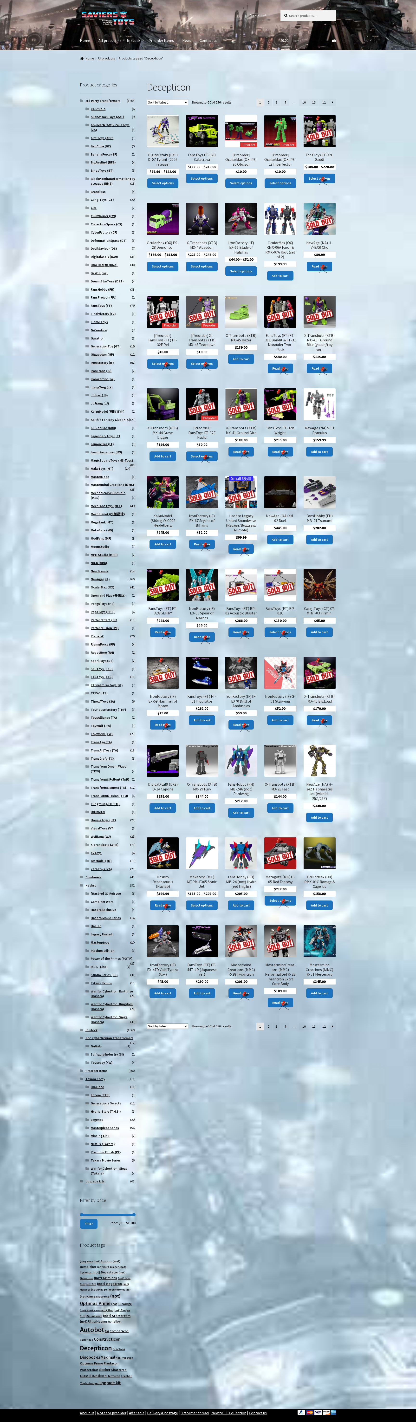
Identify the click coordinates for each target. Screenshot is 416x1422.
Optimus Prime (91, 1363)
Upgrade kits (95, 1181)
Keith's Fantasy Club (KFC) (110, 419)
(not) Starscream (116, 1315)
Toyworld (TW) (102, 734)
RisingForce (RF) (103, 644)
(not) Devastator (105, 1272)
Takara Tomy (95, 1079)
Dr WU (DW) (99, 273)
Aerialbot (115, 1321)
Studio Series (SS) (104, 975)
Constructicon (107, 1339)
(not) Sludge (122, 1310)
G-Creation (99, 330)
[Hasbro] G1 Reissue (106, 893)
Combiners (93, 877)
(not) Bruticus (103, 1261)
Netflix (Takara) (103, 1144)
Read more (319, 266)
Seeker (104, 1369)
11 (314, 102)
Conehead (86, 1339)
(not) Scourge (121, 1304)
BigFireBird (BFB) (103, 162)
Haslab (96, 926)
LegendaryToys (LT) (105, 436)
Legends (97, 1119)
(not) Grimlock (105, 1278)
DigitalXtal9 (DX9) (104, 256)
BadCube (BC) (101, 146)
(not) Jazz (124, 1278)
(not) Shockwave (90, 1310)
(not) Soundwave (91, 1316)
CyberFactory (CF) (104, 232)
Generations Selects (106, 1103)
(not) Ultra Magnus (93, 1321)
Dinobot (87, 1357)
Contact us (208, 40)
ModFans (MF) (101, 538)
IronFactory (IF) (102, 362)
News (186, 40)
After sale (136, 1412)
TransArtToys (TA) (104, 750)
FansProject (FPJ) (104, 297)
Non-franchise (124, 1357)
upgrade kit (110, 1382)
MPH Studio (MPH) (104, 555)
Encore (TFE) (100, 1095)
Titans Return (101, 983)
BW (107, 1331)
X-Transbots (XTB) (104, 844)
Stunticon (98, 1375)
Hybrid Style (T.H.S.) (106, 1111)
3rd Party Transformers (102, 100)
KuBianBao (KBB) (103, 428)
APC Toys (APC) (102, 138)
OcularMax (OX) (102, 587)
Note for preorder (111, 1412)
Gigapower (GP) (102, 354)
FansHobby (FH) (102, 289)
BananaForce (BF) (104, 154)
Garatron (97, 338)
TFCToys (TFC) (102, 677)
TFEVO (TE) (99, 693)
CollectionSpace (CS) (106, 224)
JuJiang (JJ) (100, 403)
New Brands (99, 571)
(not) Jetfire (88, 1284)
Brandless (98, 191)
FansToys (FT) (101, 305)
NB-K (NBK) (99, 563)
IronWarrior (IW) (103, 379)
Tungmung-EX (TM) (105, 804)
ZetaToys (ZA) (101, 869)
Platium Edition (102, 950)
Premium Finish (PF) (106, 1152)
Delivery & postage (162, 1412)
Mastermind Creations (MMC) (112, 485)
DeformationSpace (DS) (109, 240)
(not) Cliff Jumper (108, 1267)
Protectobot (89, 1370)
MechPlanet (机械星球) (108, 514)
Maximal (108, 1357)
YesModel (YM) (101, 861)
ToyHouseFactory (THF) (108, 709)
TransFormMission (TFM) (109, 796)
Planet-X (97, 636)
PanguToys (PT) (103, 603)
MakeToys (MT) (102, 468)
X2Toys (96, 853)
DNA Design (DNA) (104, 265)
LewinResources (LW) (106, 452)
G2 (98, 1358)
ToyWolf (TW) (101, 726)
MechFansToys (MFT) (106, 506)
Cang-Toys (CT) (102, 199)
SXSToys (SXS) (102, 669)
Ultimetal (98, 812)
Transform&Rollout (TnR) (110, 779)
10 (304, 102)
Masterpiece (100, 942)
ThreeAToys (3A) (103, 701)
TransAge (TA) (101, 742)
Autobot (92, 1329)
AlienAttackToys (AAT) (107, 117)
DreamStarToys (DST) (107, 281)
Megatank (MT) (102, 522)
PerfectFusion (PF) (105, 628)
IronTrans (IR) (101, 371)
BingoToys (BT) (102, 170)
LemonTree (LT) (102, 444)
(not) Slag (106, 1310)
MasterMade (100, 477)
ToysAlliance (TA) (104, 717)
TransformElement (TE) (108, 787)
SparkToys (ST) (102, 661)
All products (108, 40)
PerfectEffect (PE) (104, 620)
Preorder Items (161, 40)
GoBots (96, 1046)
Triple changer (89, 1383)
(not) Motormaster (119, 1289)
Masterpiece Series (105, 1128)
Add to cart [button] (280, 276)
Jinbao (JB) (99, 395)
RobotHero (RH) (102, 652)
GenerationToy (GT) (106, 346)
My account (258, 15)
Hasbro (90, 885)
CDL (94, 208)
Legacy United (101, 934)
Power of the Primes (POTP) (111, 958)
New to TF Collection (228, 1412)
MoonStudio (100, 546)
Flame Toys (99, 322)
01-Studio (98, 109)
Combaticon (119, 1331)
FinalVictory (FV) (103, 314)
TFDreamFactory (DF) (107, 685)
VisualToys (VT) (103, 828)
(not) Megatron (109, 1283)
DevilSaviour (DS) (104, 248)
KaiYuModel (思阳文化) (107, 411)
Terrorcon (113, 1376)
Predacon (111, 1363)
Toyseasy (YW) (101, 1062)
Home (85, 40)
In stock (133, 40)
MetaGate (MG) (102, 530)
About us (87, 1412)
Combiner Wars (102, 902)
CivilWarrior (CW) (103, 216)
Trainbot (126, 1376)
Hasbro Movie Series (106, 918)
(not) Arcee (86, 1261)
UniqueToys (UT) (103, 820)
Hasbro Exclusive (103, 909)
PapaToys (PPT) (103, 612)
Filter (89, 1223)
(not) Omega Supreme (94, 1296)
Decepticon (96, 1348)
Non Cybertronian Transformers (109, 1038)
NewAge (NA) (100, 579)
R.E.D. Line (98, 967)
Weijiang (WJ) (101, 836)
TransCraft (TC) (102, 758)
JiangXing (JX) (102, 387)
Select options (163, 183)
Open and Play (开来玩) (108, 595)
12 (324, 102)
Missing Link (100, 1136)
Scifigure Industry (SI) (107, 1054)
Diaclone (97, 1087)
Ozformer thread (195, 1412)
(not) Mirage (99, 1289)
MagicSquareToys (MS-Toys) (112, 460)
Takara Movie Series (106, 1160)
